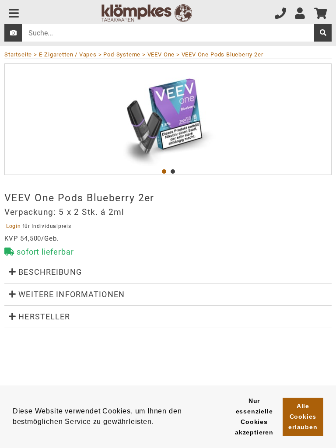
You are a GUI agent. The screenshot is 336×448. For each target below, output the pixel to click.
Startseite (18, 54)
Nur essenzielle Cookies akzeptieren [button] (254, 416)
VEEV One (161, 54)
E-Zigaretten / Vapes (68, 54)
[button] (168, 272)
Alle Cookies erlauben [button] (303, 416)
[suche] (323, 33)
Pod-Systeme (121, 54)
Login (13, 226)
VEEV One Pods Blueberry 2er (222, 54)
